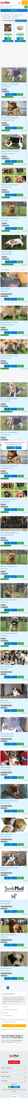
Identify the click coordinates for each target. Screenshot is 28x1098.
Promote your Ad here (21, 20)
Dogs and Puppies (18, 14)
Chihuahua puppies (5, 901)
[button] (25, 84)
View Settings (10, 447)
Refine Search (14, 10)
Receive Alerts (14, 1025)
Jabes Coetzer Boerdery (8, 96)
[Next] (20, 987)
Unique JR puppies (7, 251)
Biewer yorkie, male (5, 968)
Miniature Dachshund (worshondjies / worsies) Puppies (11, 184)
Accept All (18, 447)
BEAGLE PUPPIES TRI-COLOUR (10, 151)
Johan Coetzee (8, 34)
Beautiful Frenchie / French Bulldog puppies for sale (9, 322)
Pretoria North (15, 16)
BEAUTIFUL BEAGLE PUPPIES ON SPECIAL (9, 399)
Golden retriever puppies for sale (9, 935)
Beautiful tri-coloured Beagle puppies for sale (11, 84)
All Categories (6, 14)
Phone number (5, 1012)
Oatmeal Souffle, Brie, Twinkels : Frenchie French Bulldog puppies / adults (9, 356)
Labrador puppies (5, 289)
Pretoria (9, 16)
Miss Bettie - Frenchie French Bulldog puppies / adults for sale (11, 218)
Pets (12, 14)
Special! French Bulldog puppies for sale (11, 117)
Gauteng (4, 16)
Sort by (23, 269)
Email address (5, 1006)
